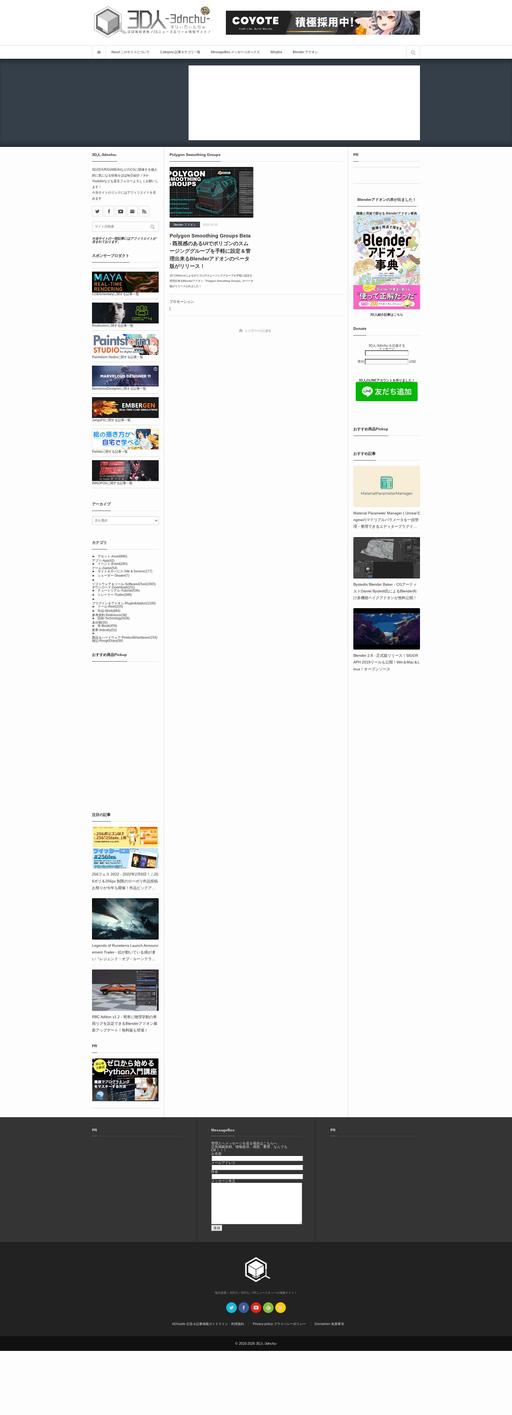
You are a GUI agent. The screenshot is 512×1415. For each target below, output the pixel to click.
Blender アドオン (305, 52)
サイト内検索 (413, 52)
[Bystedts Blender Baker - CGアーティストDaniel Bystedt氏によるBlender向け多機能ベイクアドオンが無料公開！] (386, 557)
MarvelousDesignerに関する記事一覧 (119, 388)
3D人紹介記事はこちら (386, 314)
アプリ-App (103, 560)
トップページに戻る (258, 330)
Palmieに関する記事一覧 (110, 452)
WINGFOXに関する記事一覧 (112, 483)
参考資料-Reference (109, 615)
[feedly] (268, 1307)
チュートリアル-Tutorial (119, 590)
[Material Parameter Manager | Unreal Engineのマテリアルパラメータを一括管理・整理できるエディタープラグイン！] (386, 486)
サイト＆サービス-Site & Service (125, 571)
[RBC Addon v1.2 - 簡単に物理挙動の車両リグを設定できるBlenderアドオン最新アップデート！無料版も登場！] (125, 990)
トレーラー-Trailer (115, 594)
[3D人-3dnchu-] (152, 22)
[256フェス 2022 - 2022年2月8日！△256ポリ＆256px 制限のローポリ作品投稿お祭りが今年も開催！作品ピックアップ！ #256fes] (125, 847)
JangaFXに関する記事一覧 (111, 420)
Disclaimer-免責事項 (329, 1324)
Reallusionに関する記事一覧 (112, 325)
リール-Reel (110, 606)
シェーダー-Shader (113, 575)
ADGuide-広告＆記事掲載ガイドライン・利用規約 (208, 1324)
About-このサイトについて (130, 52)
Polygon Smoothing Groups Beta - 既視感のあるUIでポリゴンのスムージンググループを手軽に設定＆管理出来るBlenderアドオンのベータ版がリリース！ (210, 251)
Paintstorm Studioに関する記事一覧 (117, 357)
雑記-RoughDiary (107, 640)
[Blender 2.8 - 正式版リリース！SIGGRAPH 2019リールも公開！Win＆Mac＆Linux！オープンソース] (386, 629)
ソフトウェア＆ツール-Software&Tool (124, 584)
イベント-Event (112, 563)
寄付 (361, 361)
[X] (97, 211)
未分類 (99, 622)
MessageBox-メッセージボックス (235, 52)
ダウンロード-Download (113, 587)
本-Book (107, 625)
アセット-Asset (112, 556)
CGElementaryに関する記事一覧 (115, 294)
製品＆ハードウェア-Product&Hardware (124, 637)
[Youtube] (120, 211)
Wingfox (276, 52)
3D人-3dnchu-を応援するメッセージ (387, 347)
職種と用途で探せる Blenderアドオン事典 (386, 213)
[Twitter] (231, 1307)
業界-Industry (104, 630)
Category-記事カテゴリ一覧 (180, 52)
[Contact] (132, 211)
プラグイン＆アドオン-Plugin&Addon (124, 603)
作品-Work (109, 610)
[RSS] (144, 211)
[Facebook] (109, 211)
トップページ (99, 52)
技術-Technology (114, 618)
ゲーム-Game (104, 568)
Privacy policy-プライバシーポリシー (279, 1324)
